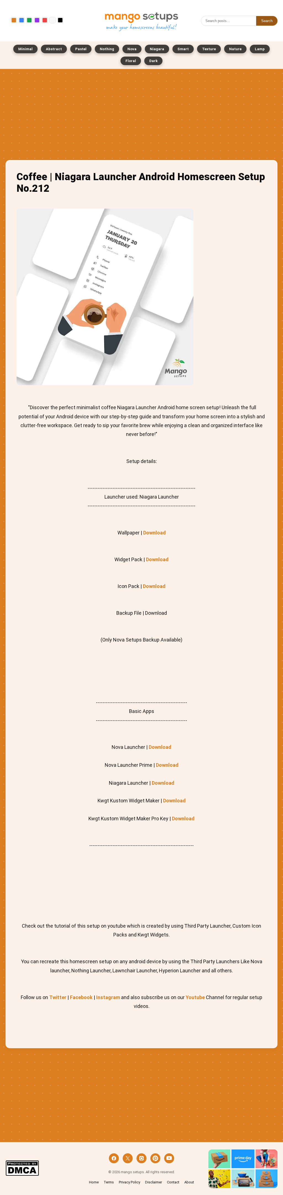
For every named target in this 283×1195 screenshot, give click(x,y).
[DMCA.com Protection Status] (22, 1168)
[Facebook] (114, 1158)
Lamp (260, 49)
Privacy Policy (129, 1182)
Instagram (108, 997)
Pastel (81, 49)
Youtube (195, 997)
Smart (183, 49)
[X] (128, 1158)
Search (266, 21)
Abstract (54, 49)
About (189, 1182)
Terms (109, 1182)
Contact (173, 1182)
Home (94, 1182)
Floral (130, 61)
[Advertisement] (141, 116)
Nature (235, 49)
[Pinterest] (155, 1158)
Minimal (25, 49)
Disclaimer (153, 1182)
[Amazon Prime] (242, 1168)
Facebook (81, 997)
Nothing (107, 49)
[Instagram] (141, 1158)
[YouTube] (169, 1158)
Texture (209, 49)
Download (154, 533)
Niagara (157, 49)
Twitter (57, 997)
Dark (153, 61)
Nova (132, 49)
